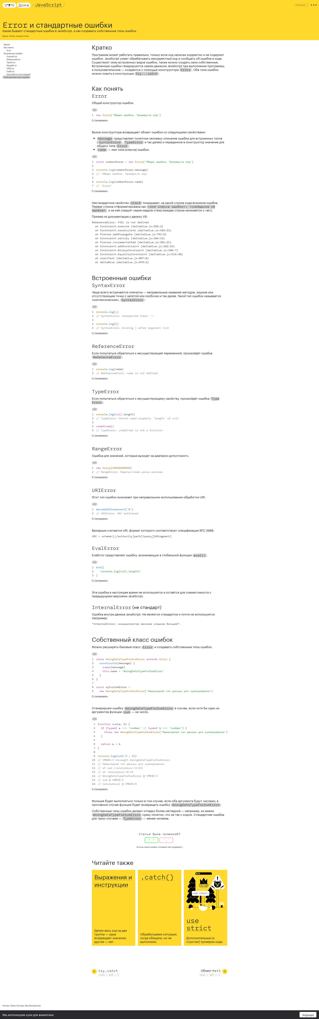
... (108, 970)
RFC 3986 (206, 530)
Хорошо (308, 1014)
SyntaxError (12, 56)
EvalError (11, 71)
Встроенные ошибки (13, 53)
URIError (10, 68)
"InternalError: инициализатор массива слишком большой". (136, 624)
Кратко (7, 44)
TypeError (11, 62)
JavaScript (48, 5)
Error (9, 50)
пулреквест (177, 846)
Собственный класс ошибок (16, 76)
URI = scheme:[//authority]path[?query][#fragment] (131, 536)
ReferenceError (13, 59)
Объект (211, 970)
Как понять (8, 47)
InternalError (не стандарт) (19, 74)
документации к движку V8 (127, 216)
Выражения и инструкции (113, 879)
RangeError (12, 65)
